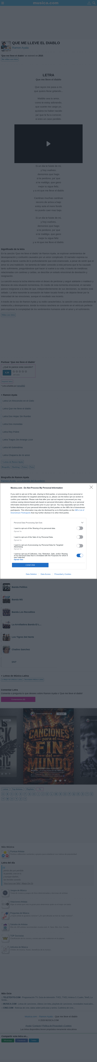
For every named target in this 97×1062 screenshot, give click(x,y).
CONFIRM (30, 565)
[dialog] (48, 531)
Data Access (46, 574)
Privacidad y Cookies (62, 574)
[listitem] (48, 522)
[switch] (80, 528)
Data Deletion (31, 574)
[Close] (92, 488)
